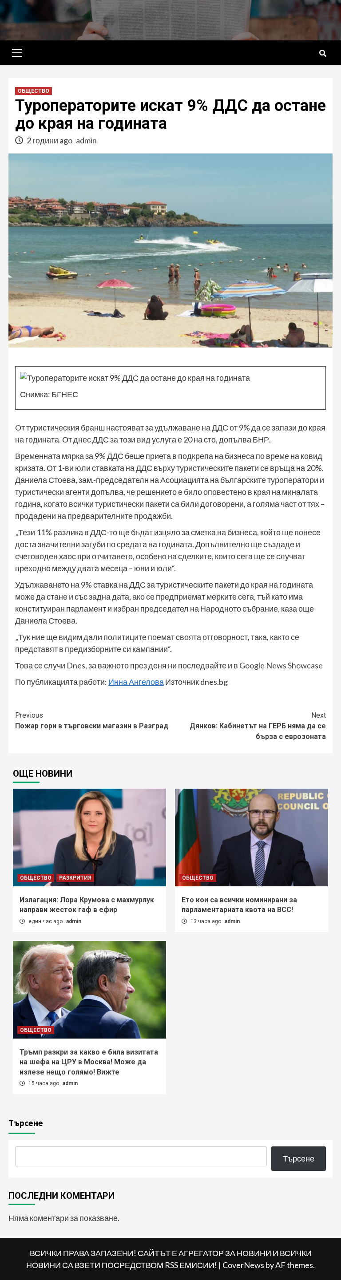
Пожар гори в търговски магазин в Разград (91, 720)
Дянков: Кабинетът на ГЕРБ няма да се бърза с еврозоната (258, 726)
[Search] (322, 53)
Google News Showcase (281, 665)
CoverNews (243, 1265)
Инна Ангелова (136, 682)
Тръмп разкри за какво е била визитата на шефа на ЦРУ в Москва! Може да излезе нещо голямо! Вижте (89, 1062)
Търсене (25, 1122)
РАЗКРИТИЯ (75, 878)
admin (86, 140)
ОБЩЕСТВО (33, 91)
